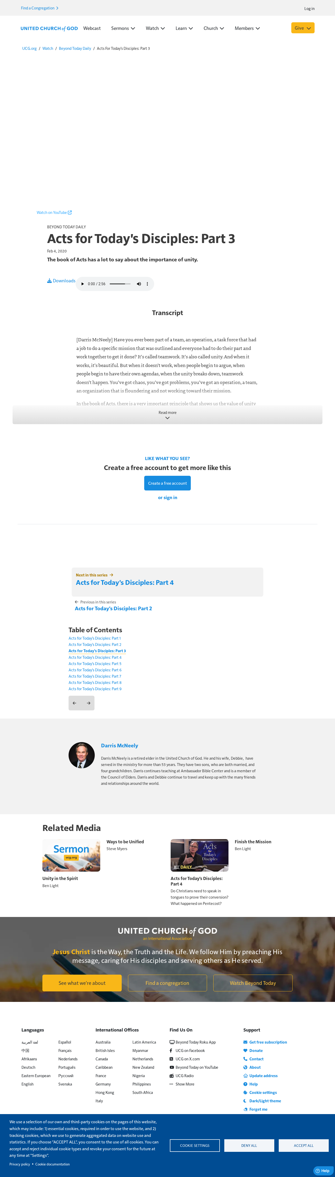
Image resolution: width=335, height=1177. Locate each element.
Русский (65, 1075)
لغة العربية (29, 1041)
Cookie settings (194, 1145)
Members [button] (244, 28)
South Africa (142, 1092)
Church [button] (211, 28)
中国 (25, 1050)
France (101, 1075)
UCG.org (29, 48)
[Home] (49, 28)
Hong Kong (105, 1092)
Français (64, 1050)
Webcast (92, 28)
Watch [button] (152, 28)
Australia (103, 1041)
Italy (99, 1100)
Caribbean (104, 1067)
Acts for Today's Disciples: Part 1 (95, 637)
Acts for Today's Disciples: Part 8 (95, 682)
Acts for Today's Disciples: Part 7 (95, 675)
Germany (103, 1083)
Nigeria (138, 1075)
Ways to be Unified (125, 841)
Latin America (144, 1041)
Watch (47, 48)
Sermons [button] (120, 28)
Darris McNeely (119, 745)
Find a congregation (167, 983)
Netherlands (142, 1058)
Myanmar (140, 1050)
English (27, 1083)
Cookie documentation (52, 1164)
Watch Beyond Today (253, 983)
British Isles (105, 1050)
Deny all (249, 1145)
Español (64, 1041)
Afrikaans (29, 1058)
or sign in (167, 497)
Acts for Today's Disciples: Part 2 (113, 608)
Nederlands (67, 1058)
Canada (102, 1058)
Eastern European (36, 1075)
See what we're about (82, 983)
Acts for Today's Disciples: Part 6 (95, 669)
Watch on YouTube (52, 212)
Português (66, 1067)
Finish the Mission (253, 841)
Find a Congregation (38, 7)
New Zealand (143, 1067)
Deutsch (28, 1067)
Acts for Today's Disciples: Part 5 (95, 663)
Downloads (64, 280)
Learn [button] (181, 28)
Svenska (65, 1083)
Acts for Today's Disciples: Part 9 (95, 688)
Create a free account (167, 483)
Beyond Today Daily (75, 48)
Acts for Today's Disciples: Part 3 (97, 650)
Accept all (304, 1145)
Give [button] (300, 28)
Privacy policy (19, 1164)
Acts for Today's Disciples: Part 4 (125, 582)
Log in (309, 8)
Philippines (141, 1083)
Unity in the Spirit (60, 878)
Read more (168, 412)
